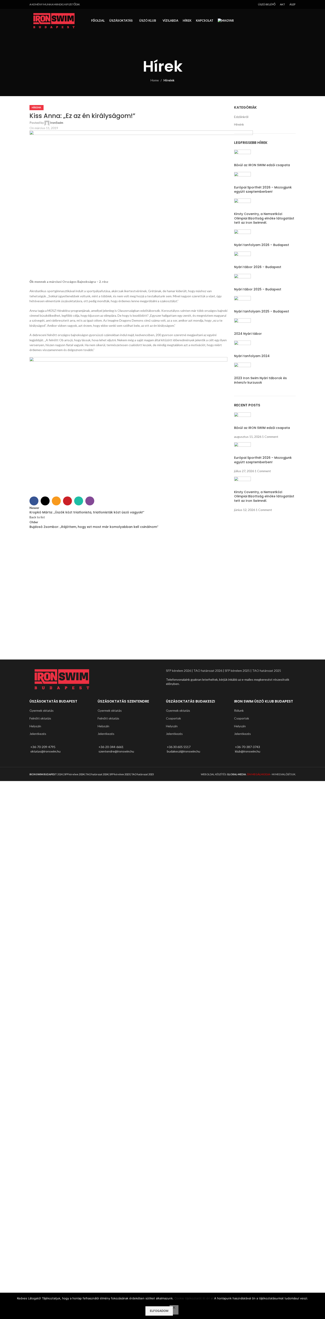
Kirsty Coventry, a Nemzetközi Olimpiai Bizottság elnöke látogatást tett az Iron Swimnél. (264, 218)
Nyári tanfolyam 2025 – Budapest (261, 311)
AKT (282, 4)
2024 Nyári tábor (248, 333)
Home (155, 80)
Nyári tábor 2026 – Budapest (257, 267)
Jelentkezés (37, 734)
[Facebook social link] (239, 4)
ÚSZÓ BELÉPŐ (266, 4)
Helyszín (35, 726)
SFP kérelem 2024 (74, 774)
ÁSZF (292, 4)
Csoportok (173, 718)
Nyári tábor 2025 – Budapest (257, 289)
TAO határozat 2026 (207, 670)
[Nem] (174, 1310)
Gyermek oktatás (41, 710)
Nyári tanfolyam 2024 (252, 356)
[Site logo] (54, 20)
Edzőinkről (241, 117)
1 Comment (270, 436)
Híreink (169, 80)
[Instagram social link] (245, 4)
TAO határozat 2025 (266, 670)
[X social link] (45, 500)
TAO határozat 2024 (97, 774)
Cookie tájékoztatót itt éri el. (194, 1298)
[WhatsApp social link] (78, 500)
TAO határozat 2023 (142, 774)
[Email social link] (56, 500)
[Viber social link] (89, 500)
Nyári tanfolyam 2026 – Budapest (261, 245)
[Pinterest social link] (67, 500)
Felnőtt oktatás (40, 718)
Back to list (37, 517)
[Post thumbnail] (242, 280)
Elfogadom (159, 1311)
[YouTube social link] (250, 4)
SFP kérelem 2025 (237, 670)
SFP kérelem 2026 (178, 670)
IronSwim (56, 122)
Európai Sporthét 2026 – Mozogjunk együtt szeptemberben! (263, 189)
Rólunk (239, 710)
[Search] (296, 20)
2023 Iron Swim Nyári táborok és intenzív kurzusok (260, 380)
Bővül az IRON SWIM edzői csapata (262, 165)
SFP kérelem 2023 (120, 774)
